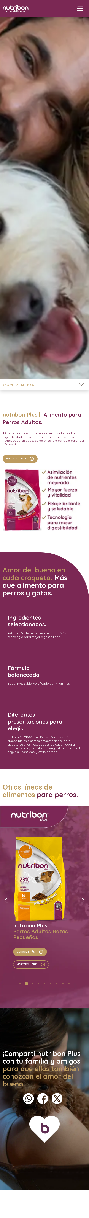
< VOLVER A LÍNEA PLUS (18, 384)
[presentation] (6, 900)
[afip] (38, 1201)
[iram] (51, 1201)
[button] (20, 983)
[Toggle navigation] (81, 385)
